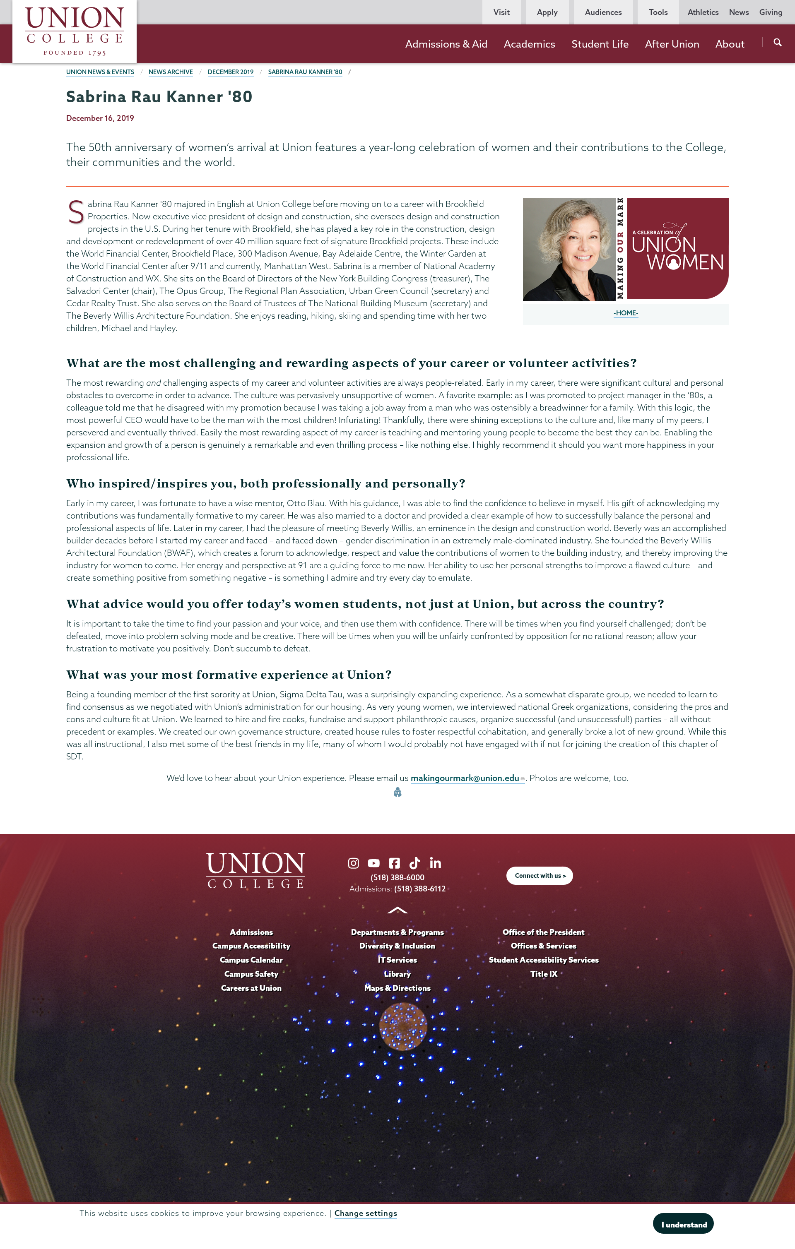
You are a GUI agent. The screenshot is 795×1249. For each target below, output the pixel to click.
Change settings (366, 1213)
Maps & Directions (397, 988)
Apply (547, 12)
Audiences (603, 12)
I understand (684, 1224)
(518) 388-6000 (397, 877)
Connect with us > (540, 875)
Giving (771, 12)
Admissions (251, 932)
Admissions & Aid (446, 44)
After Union (672, 44)
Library (397, 974)
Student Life (600, 44)
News (739, 12)
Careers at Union (251, 988)
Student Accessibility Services (544, 960)
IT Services (397, 960)
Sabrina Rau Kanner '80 (305, 72)
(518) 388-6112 (420, 889)
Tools (658, 12)
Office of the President (544, 932)
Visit (502, 12)
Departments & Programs (397, 932)
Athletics (703, 12)
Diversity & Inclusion (397, 946)
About (730, 44)
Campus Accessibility (251, 946)
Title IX (543, 974)
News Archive (171, 72)
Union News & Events (100, 72)
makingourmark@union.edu (465, 777)
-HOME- (626, 313)
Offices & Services (543, 946)
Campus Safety (251, 974)
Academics (529, 44)
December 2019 (231, 72)
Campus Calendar (251, 960)
